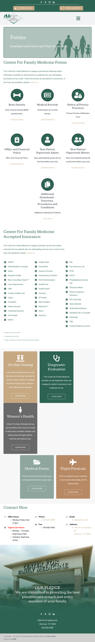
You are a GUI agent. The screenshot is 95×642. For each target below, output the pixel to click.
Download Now (17, 120)
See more (47, 219)
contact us (34, 82)
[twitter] (45, 2)
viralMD (13, 639)
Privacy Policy (51, 636)
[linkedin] (54, 2)
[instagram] (50, 2)
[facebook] (41, 2)
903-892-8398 (49, 520)
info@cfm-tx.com (81, 520)
